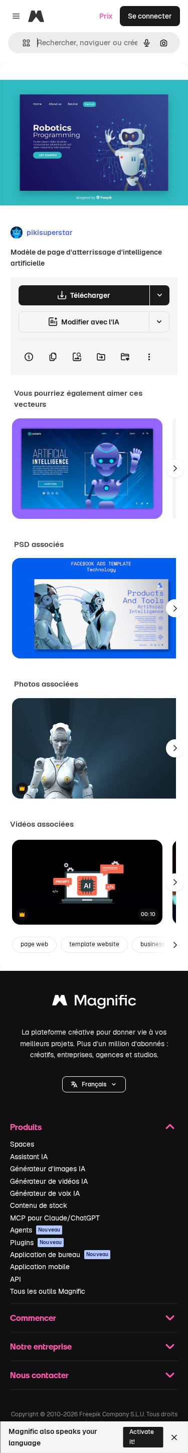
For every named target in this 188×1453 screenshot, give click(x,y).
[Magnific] (94, 1003)
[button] (94, 1084)
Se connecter (150, 16)
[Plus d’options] (149, 357)
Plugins (36, 1242)
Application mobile (40, 1266)
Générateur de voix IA (45, 1193)
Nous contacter (39, 1375)
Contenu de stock (38, 1205)
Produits (26, 1127)
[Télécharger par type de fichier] (159, 295)
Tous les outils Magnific (47, 1291)
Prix (106, 16)
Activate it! (141, 1436)
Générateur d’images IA (47, 1168)
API (15, 1279)
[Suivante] (175, 468)
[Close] (174, 1437)
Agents (35, 1230)
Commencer (33, 1317)
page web (34, 944)
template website (94, 944)
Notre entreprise (41, 1346)
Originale (66, 86)
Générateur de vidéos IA (49, 1181)
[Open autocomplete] (22, 43)
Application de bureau (59, 1254)
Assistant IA (29, 1156)
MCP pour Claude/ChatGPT (55, 1217)
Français (94, 1084)
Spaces (22, 1144)
